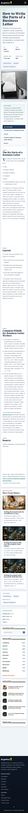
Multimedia (14, 671)
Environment (14, 661)
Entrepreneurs (7, 63)
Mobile (14, 667)
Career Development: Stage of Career (16, 714)
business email (7, 414)
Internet (14, 646)
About (3, 795)
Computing (14, 642)
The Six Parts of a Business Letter (14, 130)
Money (5, 10)
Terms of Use (5, 803)
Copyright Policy (5, 798)
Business (16, 63)
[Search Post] (24, 632)
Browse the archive (8, 675)
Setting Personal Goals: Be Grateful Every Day (14, 513)
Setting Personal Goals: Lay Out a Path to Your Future (13, 544)
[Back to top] (14, 806)
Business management (9, 66)
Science (14, 658)
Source (6, 143)
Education (14, 655)
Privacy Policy (5, 800)
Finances (14, 652)
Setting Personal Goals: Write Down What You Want (16, 707)
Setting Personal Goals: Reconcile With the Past (13, 576)
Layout (6, 134)
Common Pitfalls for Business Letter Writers (12, 138)
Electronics (14, 664)
